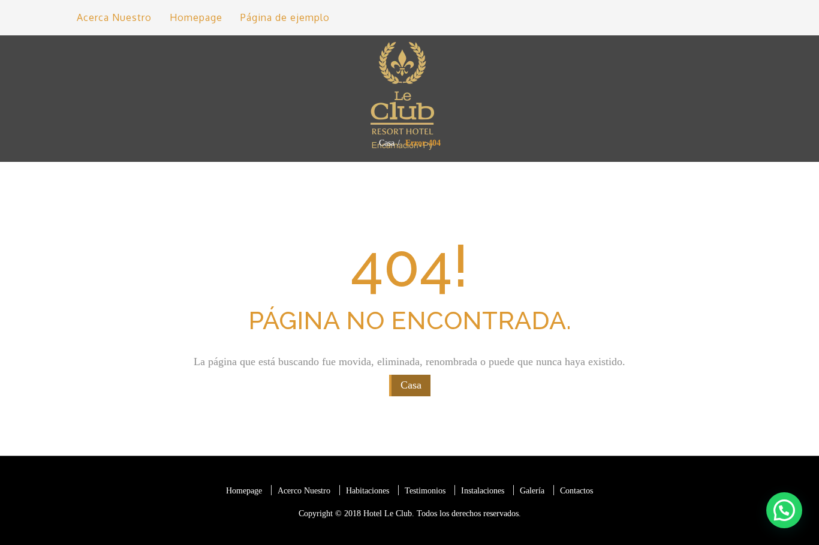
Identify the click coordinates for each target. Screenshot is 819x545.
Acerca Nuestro (114, 17)
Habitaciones (367, 490)
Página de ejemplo (285, 17)
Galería (532, 490)
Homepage (196, 17)
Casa (387, 142)
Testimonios (425, 490)
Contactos (576, 490)
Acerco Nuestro (304, 490)
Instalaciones (482, 490)
